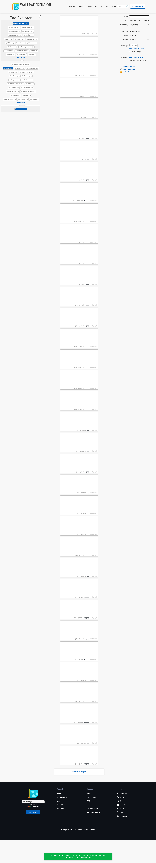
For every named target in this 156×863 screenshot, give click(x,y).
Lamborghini (15, 35)
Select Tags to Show (136, 49)
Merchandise (61, 809)
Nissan (32, 43)
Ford (9, 39)
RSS (121, 812)
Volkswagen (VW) (27, 47)
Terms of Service (93, 812)
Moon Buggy (13, 91)
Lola (34, 51)
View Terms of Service (83, 858)
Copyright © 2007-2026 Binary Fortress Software (78, 830)
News (89, 794)
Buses (27, 95)
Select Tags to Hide (136, 57)
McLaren (32, 39)
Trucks (28, 76)
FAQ (88, 801)
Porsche (15, 27)
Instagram (123, 816)
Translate (35, 807)
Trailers (16, 95)
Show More (21, 58)
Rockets (28, 80)
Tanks (30, 84)
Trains (13, 72)
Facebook (123, 794)
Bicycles (15, 80)
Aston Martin (22, 51)
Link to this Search (129, 69)
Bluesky (123, 797)
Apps (101, 6)
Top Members (92, 6)
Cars (9, 68)
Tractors (15, 87)
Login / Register (138, 6)
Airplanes (33, 68)
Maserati (28, 31)
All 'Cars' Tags (21, 23)
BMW (10, 43)
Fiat (32, 54)
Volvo (11, 54)
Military (16, 76)
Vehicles (21, 109)
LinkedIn (123, 805)
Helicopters (28, 87)
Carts (35, 99)
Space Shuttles (29, 91)
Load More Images (79, 772)
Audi (21, 43)
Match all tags (136, 52)
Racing (29, 35)
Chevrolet (15, 31)
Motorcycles (27, 72)
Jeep (12, 47)
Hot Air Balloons (16, 84)
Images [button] (72, 6)
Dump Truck (10, 99)
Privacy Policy (92, 809)
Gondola (24, 99)
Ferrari (20, 39)
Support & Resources (95, 805)
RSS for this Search (129, 72)
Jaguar (9, 51)
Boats (20, 68)
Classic (22, 54)
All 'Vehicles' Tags (21, 64)
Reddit (122, 809)
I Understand (69, 858)
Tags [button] (81, 6)
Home (59, 794)
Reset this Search (128, 67)
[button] (31, 6)
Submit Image (111, 6)
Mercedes (28, 27)
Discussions (92, 797)
